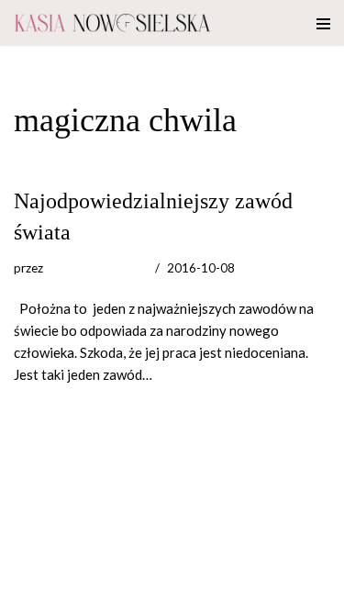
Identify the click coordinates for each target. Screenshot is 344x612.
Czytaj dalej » (195, 374)
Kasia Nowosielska (97, 268)
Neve (30, 593)
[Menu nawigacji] (323, 23)
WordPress (166, 593)
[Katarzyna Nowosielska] (112, 23)
